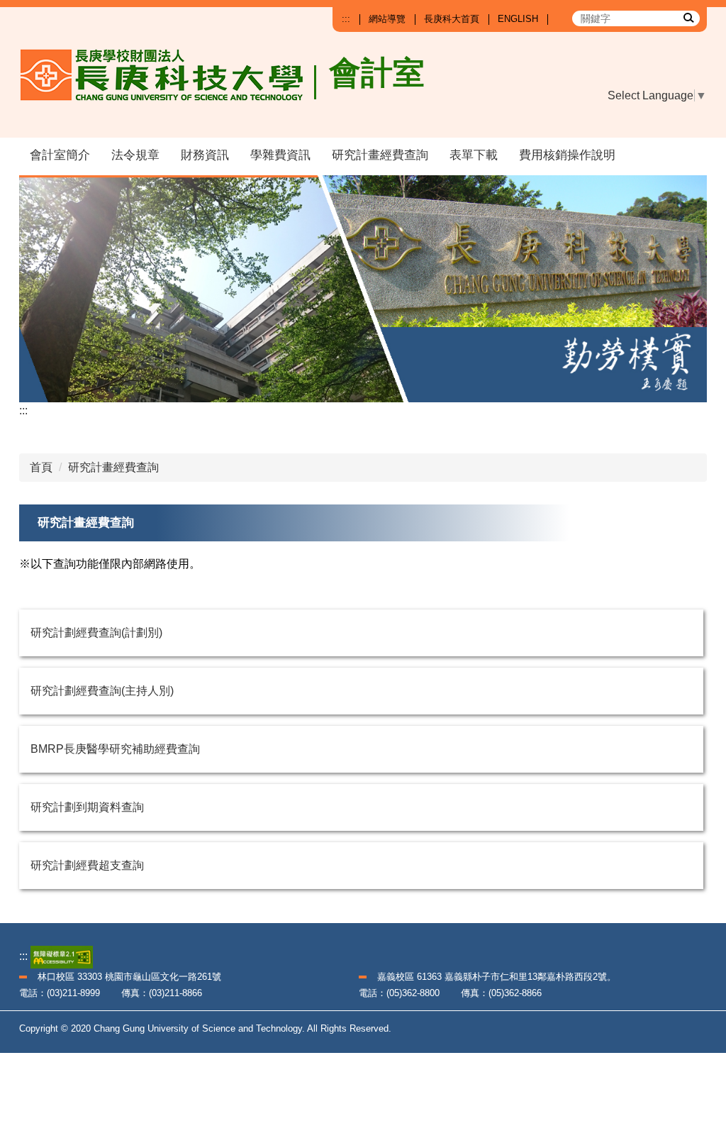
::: (346, 18)
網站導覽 (387, 18)
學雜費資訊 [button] (280, 155)
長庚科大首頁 (451, 18)
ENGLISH (518, 18)
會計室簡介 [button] (60, 155)
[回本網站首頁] (168, 86)
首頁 (41, 467)
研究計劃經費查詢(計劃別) (96, 633)
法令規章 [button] (135, 155)
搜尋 (688, 17)
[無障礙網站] (61, 956)
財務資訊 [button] (205, 155)
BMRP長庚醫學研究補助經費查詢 (115, 749)
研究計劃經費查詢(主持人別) (102, 691)
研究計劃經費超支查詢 (87, 865)
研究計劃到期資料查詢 (87, 807)
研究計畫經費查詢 (380, 155)
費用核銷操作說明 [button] (567, 155)
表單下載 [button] (473, 155)
